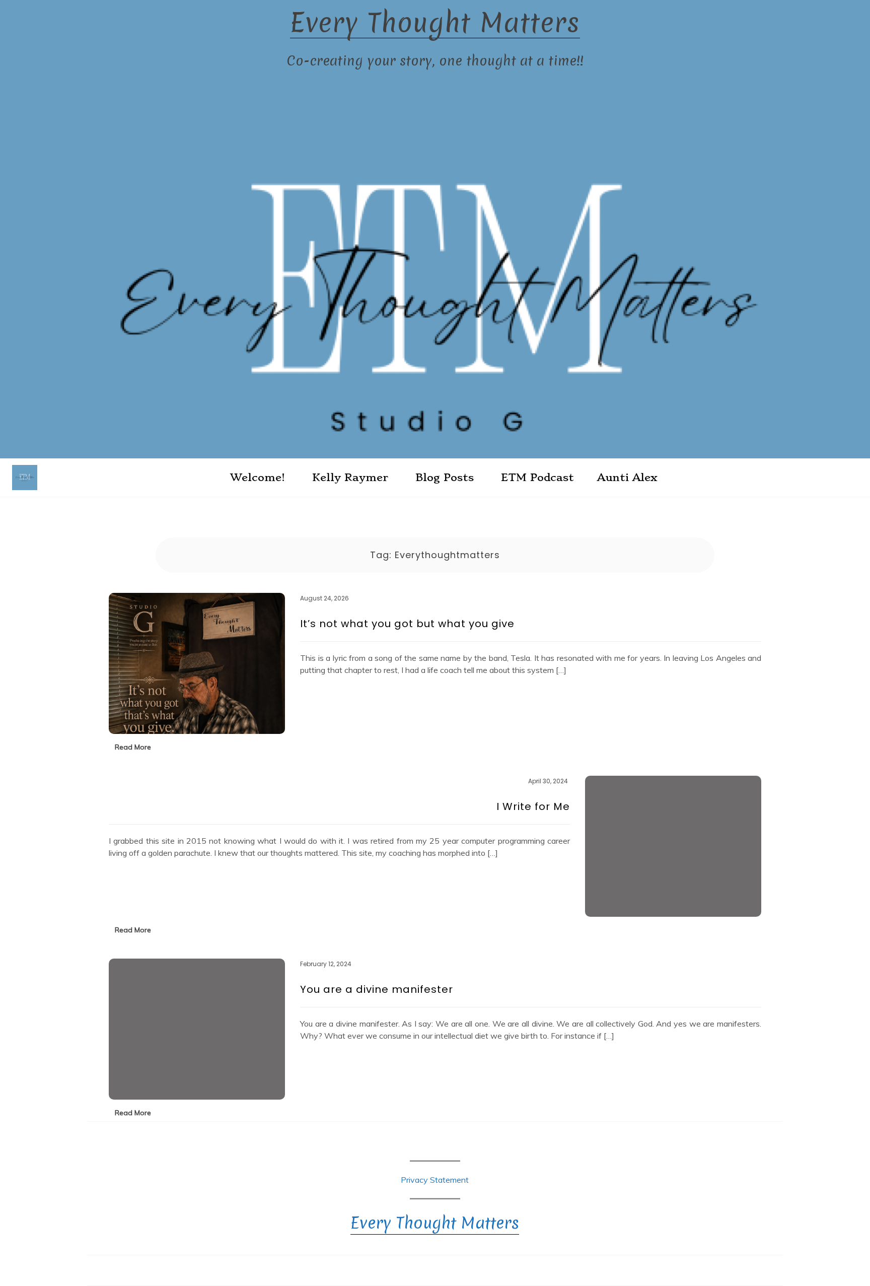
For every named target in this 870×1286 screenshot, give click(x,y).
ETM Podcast (537, 477)
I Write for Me (533, 806)
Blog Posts (444, 477)
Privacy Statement (435, 1180)
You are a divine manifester (376, 989)
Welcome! (257, 477)
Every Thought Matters (435, 23)
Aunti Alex (627, 477)
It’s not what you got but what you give (407, 624)
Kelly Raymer (350, 477)
